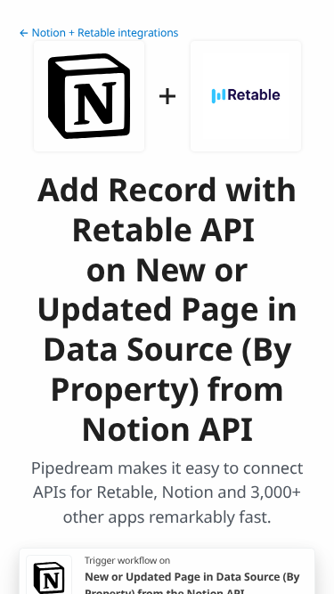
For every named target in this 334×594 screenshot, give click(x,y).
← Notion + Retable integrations (98, 32)
